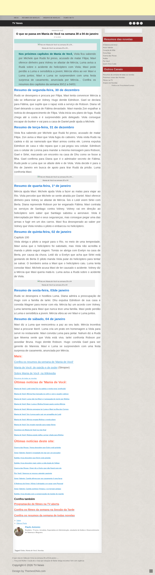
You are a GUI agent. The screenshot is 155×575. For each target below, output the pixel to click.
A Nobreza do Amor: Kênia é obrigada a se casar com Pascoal (38, 484)
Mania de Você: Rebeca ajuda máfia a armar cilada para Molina (38, 435)
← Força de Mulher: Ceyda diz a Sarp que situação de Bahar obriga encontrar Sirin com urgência (48, 561)
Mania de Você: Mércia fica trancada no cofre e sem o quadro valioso (41, 394)
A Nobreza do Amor (110, 45)
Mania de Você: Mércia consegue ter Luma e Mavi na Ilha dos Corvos (41, 409)
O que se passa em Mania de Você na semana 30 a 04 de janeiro (57, 33)
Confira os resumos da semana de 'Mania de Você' (43, 361)
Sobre (18, 520)
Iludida (105, 58)
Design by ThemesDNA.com (29, 571)
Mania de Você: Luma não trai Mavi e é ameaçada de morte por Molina (41, 399)
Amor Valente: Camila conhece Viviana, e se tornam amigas (37, 489)
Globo (22, 550)
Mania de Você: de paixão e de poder (36, 367)
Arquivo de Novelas (110, 83)
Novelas (41, 550)
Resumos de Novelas (31, 18)
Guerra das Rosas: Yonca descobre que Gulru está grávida (37, 447)
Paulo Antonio (32, 527)
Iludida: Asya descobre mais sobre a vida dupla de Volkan (37, 463)
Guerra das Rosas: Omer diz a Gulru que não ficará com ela (37, 468)
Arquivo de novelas (51, 18)
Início (16, 18)
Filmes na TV (69, 18)
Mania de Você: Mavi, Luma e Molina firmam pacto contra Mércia (39, 404)
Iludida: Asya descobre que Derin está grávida (32, 458)
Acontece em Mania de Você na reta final (30, 430)
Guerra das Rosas (110, 56)
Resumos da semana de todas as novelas (118, 75)
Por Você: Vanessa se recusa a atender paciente (33, 473)
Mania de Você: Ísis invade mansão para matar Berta (34, 425)
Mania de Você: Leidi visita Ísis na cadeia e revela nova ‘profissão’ (40, 389)
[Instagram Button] (137, 23)
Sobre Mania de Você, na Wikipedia (35, 373)
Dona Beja (107, 53)
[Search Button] (141, 23)
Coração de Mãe (109, 50)
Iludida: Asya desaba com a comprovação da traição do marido (39, 494)
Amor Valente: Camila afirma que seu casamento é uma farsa (38, 478)
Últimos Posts (21, 523)
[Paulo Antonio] (18, 535)
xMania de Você (57, 30)
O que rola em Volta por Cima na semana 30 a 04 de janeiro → (35, 558)
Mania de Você (31, 550)
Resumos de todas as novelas (25, 378)
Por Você (106, 61)
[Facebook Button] (134, 23)
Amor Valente (108, 47)
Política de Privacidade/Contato (123, 85)
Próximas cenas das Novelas (114, 77)
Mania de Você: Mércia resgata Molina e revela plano (35, 420)
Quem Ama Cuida (109, 64)
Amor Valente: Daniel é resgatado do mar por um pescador (37, 453)
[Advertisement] (68, 7)
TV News (17, 23)
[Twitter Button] (130, 23)
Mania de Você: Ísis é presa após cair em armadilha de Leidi (37, 414)
